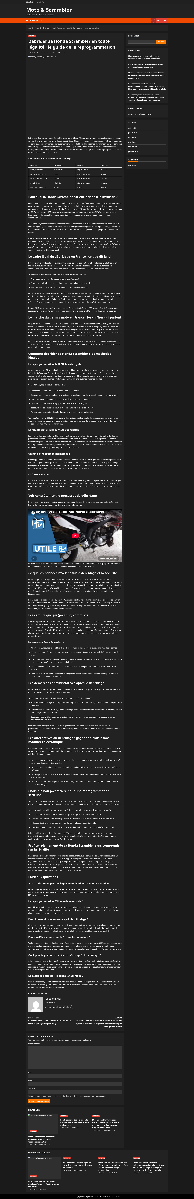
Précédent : (49, 1021)
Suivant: (99, 1022)
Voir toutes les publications (59, 1007)
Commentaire (34, 1044)
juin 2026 (132, 137)
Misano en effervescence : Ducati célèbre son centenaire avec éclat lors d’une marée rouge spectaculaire (105, 1124)
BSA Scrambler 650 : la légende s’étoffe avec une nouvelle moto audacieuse (74, 1122)
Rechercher (133, 36)
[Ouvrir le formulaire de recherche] (148, 21)
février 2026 (133, 147)
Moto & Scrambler (49, 9)
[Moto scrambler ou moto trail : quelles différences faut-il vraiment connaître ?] (43, 1124)
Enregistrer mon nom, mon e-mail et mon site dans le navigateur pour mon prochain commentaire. (68, 1096)
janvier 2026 (133, 151)
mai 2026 (131, 142)
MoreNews (104, 1196)
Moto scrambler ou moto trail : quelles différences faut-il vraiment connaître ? (42, 1139)
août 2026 (132, 128)
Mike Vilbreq (34, 52)
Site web (31, 1088)
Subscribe (161, 20)
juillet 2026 (132, 133)
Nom (30, 1072)
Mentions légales (34, 21)
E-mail (31, 1080)
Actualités (32, 36)
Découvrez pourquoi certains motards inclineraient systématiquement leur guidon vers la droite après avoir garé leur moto (146, 97)
